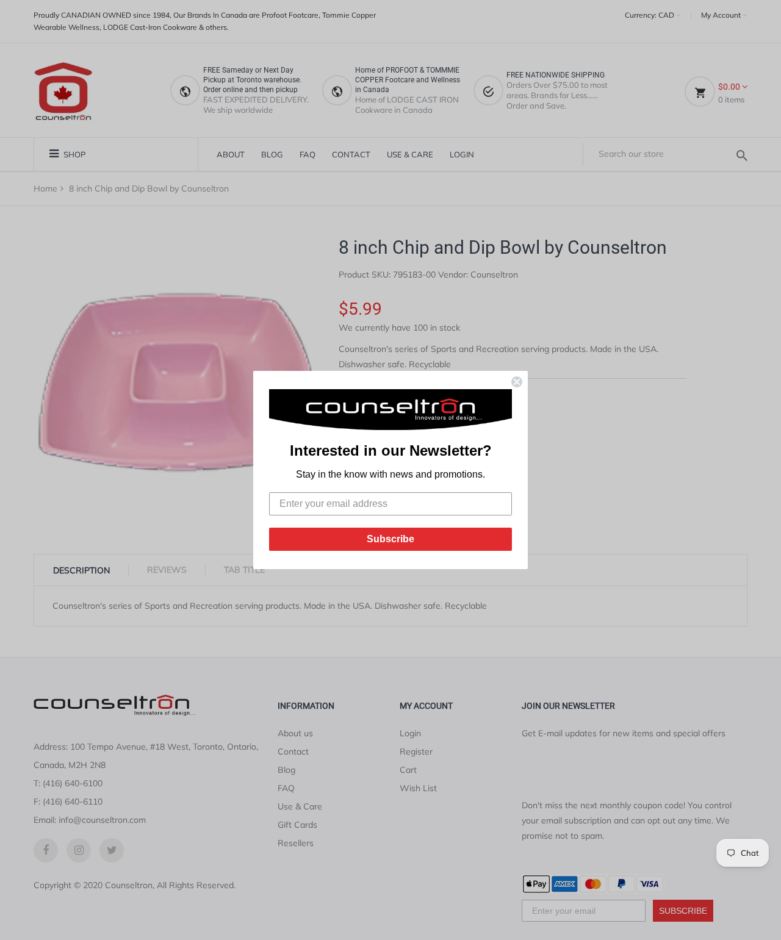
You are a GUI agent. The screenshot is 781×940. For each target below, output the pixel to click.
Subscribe (390, 539)
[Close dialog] (517, 382)
